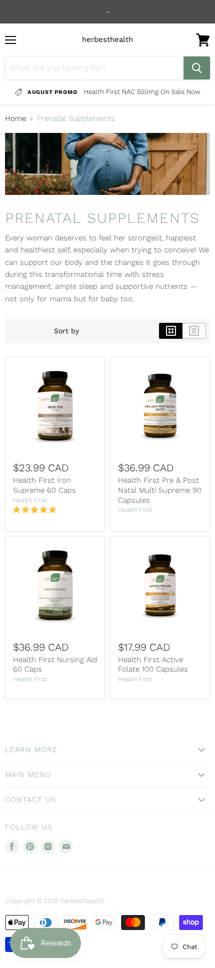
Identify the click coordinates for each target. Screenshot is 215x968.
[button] (35, 510)
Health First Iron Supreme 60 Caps (44, 485)
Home (15, 118)
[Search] (197, 67)
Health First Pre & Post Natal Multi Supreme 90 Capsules (160, 490)
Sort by (66, 331)
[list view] (194, 331)
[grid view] (170, 331)
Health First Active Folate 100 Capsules (153, 664)
